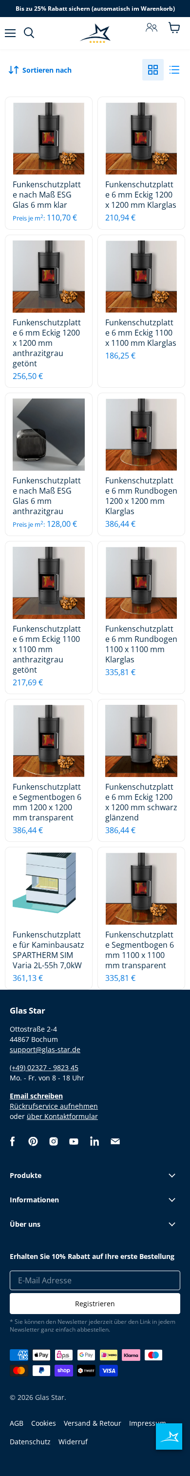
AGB (16, 1423)
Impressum (147, 1423)
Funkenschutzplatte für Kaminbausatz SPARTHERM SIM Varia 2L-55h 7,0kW (48, 950)
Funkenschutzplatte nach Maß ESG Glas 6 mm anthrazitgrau (47, 496)
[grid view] (153, 69)
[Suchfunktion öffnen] (29, 33)
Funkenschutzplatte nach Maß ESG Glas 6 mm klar (47, 194)
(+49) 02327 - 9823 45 (44, 1067)
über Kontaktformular (62, 1116)
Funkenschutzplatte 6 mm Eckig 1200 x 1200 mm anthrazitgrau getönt (47, 343)
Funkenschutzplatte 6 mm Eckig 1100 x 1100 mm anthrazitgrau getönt (47, 649)
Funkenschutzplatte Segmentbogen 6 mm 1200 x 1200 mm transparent (47, 802)
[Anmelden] (151, 27)
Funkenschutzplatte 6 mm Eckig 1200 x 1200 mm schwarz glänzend (141, 802)
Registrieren (95, 1303)
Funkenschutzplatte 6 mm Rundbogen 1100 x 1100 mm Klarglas (141, 644)
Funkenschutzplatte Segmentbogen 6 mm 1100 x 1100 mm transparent (139, 950)
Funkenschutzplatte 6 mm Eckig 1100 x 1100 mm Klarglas (140, 332)
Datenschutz (30, 1441)
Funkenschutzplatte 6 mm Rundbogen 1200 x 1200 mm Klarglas (141, 496)
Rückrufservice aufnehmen (54, 1106)
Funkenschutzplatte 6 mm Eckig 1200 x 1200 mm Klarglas (140, 194)
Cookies (43, 1423)
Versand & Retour (92, 1423)
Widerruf (73, 1441)
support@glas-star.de (45, 1049)
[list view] (174, 69)
